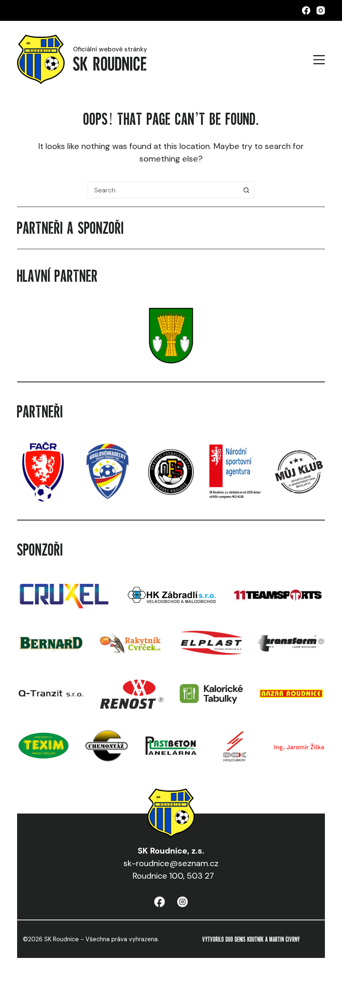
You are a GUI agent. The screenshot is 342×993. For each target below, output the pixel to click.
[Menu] (319, 60)
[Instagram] (321, 10)
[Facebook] (306, 10)
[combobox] (163, 190)
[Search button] (246, 190)
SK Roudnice (110, 63)
